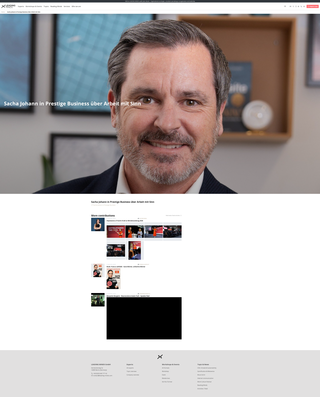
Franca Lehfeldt (144, 264)
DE (290, 6)
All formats (165, 368)
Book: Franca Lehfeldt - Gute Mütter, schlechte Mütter (126, 267)
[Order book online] (113, 278)
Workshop (165, 371)
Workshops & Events (34, 6)
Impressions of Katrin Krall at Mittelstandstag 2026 (125, 221)
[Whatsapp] (298, 6)
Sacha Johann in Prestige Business (104, 205)
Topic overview (131, 371)
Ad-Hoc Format (167, 382)
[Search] (293, 6)
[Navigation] (285, 6)
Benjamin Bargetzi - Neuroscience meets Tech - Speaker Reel (128, 296)
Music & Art (201, 375)
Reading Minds (56, 6)
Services (67, 6)
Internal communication (205, 378)
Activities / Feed (202, 389)
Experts (21, 6)
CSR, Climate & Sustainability (206, 368)
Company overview (133, 375)
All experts (130, 368)
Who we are (76, 6)
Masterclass (166, 378)
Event (164, 375)
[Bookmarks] (296, 6)
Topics (46, 6)
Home (3, 12)
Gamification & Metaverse (205, 371)
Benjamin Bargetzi (145, 293)
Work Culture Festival (204, 382)
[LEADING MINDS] (8, 6)
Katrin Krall (143, 218)
